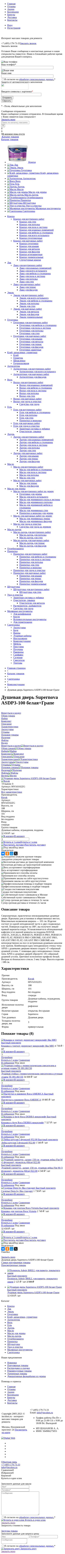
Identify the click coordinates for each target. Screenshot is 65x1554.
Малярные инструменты (48, 208)
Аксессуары (19, 627)
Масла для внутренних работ (28, 467)
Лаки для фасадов (28, 290)
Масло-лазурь (31, 195)
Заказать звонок (28, 43)
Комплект (6, 754)
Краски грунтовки (28, 243)
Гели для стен (26, 418)
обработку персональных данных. (36, 79)
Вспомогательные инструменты (29, 619)
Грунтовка (26, 170)
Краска (32, 162)
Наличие (5, 770)
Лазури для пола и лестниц (33, 445)
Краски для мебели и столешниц (36, 232)
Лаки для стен (26, 281)
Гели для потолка (28, 415)
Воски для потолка (29, 393)
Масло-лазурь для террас (32, 543)
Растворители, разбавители (27, 605)
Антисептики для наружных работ (31, 374)
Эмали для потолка (29, 303)
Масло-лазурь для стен (31, 537)
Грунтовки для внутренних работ (30, 322)
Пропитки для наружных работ (29, 573)
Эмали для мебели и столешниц (35, 300)
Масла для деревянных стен (33, 510)
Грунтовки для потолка (31, 330)
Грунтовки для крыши (30, 339)
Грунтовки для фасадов (31, 347)
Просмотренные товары (13, 1265)
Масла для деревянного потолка (35, 502)
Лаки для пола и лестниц (32, 276)
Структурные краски (30, 260)
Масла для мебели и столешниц (35, 469)
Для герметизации (22, 622)
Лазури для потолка (29, 447)
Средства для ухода (29, 404)
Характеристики (9, 759)
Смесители (19, 660)
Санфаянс (18, 654)
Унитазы (17, 663)
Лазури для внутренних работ (28, 437)
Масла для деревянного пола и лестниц (39, 499)
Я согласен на (29, 79)
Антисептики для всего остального (37, 371)
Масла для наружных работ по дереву (32, 516)
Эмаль (20, 167)
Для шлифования (22, 614)
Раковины (18, 652)
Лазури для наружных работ (27, 453)
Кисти (16, 616)
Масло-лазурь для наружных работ (31, 540)
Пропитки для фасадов (31, 581)
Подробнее (7, 1057)
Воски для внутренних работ (28, 382)
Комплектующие (22, 641)
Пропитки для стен (29, 565)
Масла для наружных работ (27, 480)
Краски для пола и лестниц (33, 227)
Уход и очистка (33, 205)
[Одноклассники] (7, 853)
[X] (16, 853)
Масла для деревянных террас (34, 518)
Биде (15, 630)
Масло (20, 189)
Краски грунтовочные (30, 238)
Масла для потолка (29, 475)
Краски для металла (29, 249)
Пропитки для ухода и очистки (29, 570)
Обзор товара (8, 748)
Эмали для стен (27, 306)
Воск (18, 181)
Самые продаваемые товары (15, 1262)
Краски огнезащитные (30, 254)
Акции (10, 9)
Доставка (12, 17)
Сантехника (29, 211)
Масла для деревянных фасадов (35, 521)
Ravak (4, 797)
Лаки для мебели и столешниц (35, 273)
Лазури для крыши (29, 456)
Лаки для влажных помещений (35, 268)
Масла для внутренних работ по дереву (33, 491)
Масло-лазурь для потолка (32, 535)
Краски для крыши (29, 246)
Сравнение (24, 1060)
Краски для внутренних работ (28, 219)
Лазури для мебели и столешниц (36, 442)
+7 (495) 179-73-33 (10, 1464)
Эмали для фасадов (29, 314)
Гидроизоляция (21, 363)
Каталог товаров (10, 136)
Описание (6, 756)
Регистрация (13, 28)
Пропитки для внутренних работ (30, 554)
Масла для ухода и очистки (27, 524)
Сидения (17, 657)
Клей (16, 355)
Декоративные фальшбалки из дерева (26, 1376)
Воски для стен (27, 396)
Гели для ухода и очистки (26, 426)
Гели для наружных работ (26, 423)
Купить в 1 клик (28, 842)
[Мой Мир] (11, 853)
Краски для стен (27, 221)
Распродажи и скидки (18, 1368)
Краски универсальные (31, 257)
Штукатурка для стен (30, 592)
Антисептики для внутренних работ (32, 369)
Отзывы (11, 6)
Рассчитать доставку (35, 844)
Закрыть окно (8, 119)
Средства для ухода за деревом (35, 526)
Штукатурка (29, 203)
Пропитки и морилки (30, 420)
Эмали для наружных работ (27, 309)
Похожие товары (10, 767)
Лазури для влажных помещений (36, 439)
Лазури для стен (27, 450)
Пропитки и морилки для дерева (36, 513)
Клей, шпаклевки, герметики (22, 1317)
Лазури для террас (28, 458)
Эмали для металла (29, 311)
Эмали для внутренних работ (28, 295)
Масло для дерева (37, 192)
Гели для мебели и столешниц (34, 412)
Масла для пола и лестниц (32, 472)
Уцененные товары (17, 1373)
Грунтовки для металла (31, 341)
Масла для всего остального (33, 497)
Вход (9, 25)
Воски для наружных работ (27, 398)
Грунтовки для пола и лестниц (35, 328)
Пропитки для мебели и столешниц (37, 556)
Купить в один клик (35, 1520)
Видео (4, 775)
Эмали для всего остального (34, 298)
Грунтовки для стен (29, 333)
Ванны (16, 633)
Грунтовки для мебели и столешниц (38, 325)
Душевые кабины (22, 635)
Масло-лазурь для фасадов (32, 546)
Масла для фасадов (29, 486)
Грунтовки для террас (30, 344)
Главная (11, 3)
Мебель (17, 644)
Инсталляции (20, 638)
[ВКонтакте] (3, 853)
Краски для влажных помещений (36, 230)
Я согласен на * (29, 1517)
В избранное (7, 1063)
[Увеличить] (28, 778)
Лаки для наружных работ (26, 284)
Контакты (12, 20)
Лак (16, 165)
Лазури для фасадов (29, 461)
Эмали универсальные (31, 317)
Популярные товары (17, 1365)
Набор (4, 751)
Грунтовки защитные (30, 349)
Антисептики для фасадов (32, 377)
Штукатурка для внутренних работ (31, 589)
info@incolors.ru (45, 1412)
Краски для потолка (29, 224)
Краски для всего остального (34, 235)
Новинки (12, 1362)
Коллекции (13, 12)
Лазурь (20, 186)
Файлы (4, 773)
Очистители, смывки (30, 431)
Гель (17, 184)
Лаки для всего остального (33, 270)
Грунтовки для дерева (30, 494)
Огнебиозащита (35, 197)
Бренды (11, 14)
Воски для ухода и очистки (27, 401)
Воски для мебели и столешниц (35, 388)
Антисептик (29, 178)
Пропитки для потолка (31, 562)
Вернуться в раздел (11, 745)
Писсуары (18, 646)
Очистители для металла (32, 603)
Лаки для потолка (28, 279)
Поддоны (18, 649)
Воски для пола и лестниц (32, 390)
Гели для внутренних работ (27, 409)
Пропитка (26, 200)
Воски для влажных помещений (36, 385)
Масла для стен (27, 477)
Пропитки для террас (30, 578)
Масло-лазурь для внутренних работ (32, 532)
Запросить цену (28, 1548)
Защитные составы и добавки (34, 428)
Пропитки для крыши (30, 575)
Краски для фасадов (29, 251)
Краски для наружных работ (28, 241)
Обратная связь (9, 1462)
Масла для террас (28, 483)
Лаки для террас (27, 287)
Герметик (18, 358)
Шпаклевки (19, 360)
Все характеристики (11, 792)
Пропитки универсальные (32, 584)
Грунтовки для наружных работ (29, 336)
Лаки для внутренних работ (27, 265)
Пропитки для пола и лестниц (34, 559)
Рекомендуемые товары (19, 1371)
